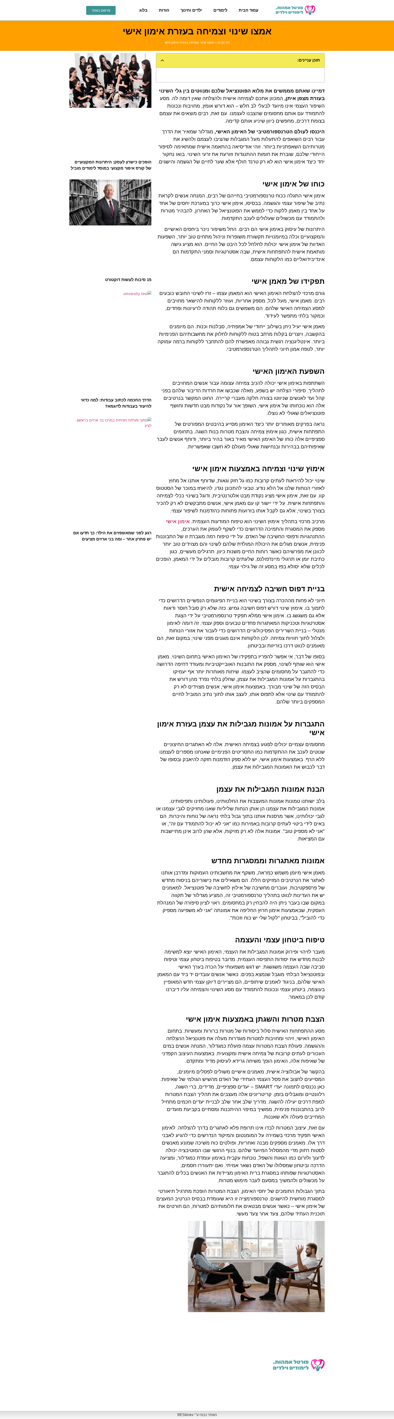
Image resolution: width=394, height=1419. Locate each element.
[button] (162, 60)
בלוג (143, 10)
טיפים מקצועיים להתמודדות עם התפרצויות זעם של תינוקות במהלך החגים (102, 1398)
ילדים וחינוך (191, 10)
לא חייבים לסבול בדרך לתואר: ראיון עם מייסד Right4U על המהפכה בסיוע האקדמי (239, 1345)
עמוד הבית (248, 10)
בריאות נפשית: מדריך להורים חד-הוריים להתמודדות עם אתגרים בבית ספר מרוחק (100, 1371)
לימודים (220, 10)
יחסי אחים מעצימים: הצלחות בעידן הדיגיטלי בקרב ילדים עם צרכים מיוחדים (239, 1398)
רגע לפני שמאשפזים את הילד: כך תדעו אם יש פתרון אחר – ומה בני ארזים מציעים (168, 1371)
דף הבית (224, 42)
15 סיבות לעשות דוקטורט (128, 279)
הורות (164, 10)
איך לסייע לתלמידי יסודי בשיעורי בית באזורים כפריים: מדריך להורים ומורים (169, 1398)
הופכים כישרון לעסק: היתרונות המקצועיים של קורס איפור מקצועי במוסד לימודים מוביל (171, 1345)
